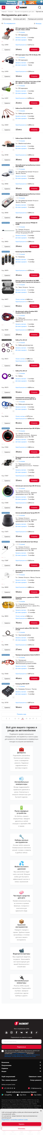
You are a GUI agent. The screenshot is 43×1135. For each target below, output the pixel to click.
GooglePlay (8, 1095)
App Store (23, 1095)
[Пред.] (6, 718)
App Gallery (37, 1095)
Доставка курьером (21, 40)
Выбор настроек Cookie (8, 1084)
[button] (2, 41)
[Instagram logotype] (11, 1032)
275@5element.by (36, 1088)
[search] (39, 7)
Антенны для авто (19, 19)
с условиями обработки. (19, 1053)
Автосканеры (6, 19)
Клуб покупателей (8, 1076)
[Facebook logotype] (16, 1032)
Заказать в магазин (21, 37)
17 (33, 718)
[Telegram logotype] (26, 1032)
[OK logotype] (31, 1032)
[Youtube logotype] (6, 1032)
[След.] (36, 718)
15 (26, 718)
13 (18, 718)
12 (15, 718)
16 (30, 718)
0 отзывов (22, 32)
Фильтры (38, 23)
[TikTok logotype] (36, 1032)
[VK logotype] (21, 1032)
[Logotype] (21, 7)
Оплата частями (20, 299)
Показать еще (21, 714)
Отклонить (21, 1129)
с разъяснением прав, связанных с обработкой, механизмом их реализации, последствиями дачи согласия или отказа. (22, 1054)
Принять (21, 1124)
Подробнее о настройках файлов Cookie (15, 1120)
